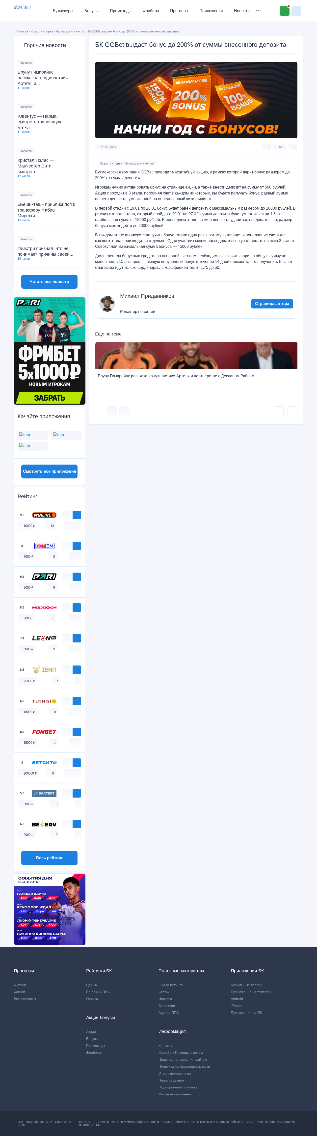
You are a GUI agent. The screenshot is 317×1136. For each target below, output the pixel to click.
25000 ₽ (29, 681)
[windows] (67, 526)
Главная (22, 31)
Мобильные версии (246, 985)
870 (281, 147)
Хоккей (19, 992)
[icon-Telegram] (124, 411)
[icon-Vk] (112, 411)
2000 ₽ (28, 835)
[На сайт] (77, 515)
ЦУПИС (92, 985)
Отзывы (92, 999)
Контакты (165, 1046)
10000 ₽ (29, 526)
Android (237, 999)
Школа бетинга (170, 985)
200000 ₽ (30, 773)
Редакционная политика (178, 1087)
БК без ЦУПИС (98, 992)
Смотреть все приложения (49, 471)
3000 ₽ (28, 649)
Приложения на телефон (251, 992)
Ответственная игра (174, 1073)
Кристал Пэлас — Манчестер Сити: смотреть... (36, 166)
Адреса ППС (168, 1013)
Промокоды (121, 11)
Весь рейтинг (49, 858)
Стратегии (166, 1006)
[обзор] (66, 515)
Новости (242, 11)
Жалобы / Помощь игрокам (180, 1052)
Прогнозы (179, 11)
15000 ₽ (29, 743)
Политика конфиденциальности (184, 1066)
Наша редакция (171, 1080)
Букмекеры (63, 11)
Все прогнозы (25, 999)
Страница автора (272, 304)
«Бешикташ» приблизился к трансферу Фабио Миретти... (46, 210)
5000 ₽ (28, 587)
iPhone (236, 1006)
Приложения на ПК (246, 1013)
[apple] (77, 526)
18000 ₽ (29, 712)
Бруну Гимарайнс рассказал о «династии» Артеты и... (43, 78)
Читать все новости (49, 281)
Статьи (164, 992)
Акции (91, 1032)
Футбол (20, 985)
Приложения (211, 11)
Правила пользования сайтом (182, 1059)
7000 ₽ (28, 556)
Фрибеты (151, 11)
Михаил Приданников (147, 296)
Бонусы (91, 11)
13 (52, 526)
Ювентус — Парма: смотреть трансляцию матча (40, 122)
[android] (72, 526)
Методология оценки (175, 1094)
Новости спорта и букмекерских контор (57, 31)
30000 (28, 618)
